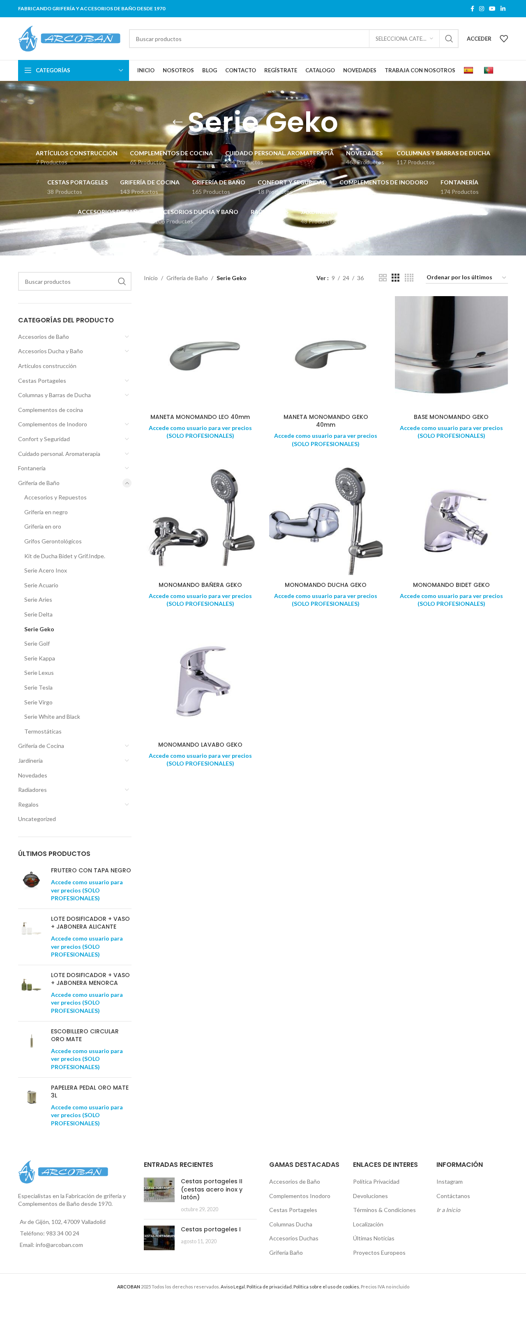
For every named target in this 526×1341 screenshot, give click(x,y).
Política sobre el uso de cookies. (326, 1286)
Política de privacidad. (270, 1286)
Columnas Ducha (290, 1224)
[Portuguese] (490, 70)
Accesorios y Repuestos (55, 497)
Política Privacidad (376, 1181)
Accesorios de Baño (43, 336)
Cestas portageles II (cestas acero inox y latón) (211, 1189)
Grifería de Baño (39, 482)
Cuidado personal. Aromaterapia (59, 453)
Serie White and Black (52, 716)
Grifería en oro (42, 526)
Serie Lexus (39, 672)
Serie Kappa (39, 658)
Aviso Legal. (233, 1286)
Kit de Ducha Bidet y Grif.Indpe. (64, 555)
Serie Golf (37, 643)
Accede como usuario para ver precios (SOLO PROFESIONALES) (87, 890)
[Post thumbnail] (159, 1195)
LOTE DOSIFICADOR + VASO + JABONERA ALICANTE (90, 923)
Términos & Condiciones (384, 1209)
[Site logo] (69, 38)
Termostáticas (43, 731)
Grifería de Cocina (41, 745)
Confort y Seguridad (44, 438)
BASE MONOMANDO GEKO (451, 417)
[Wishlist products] (504, 38)
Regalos (28, 804)
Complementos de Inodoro (52, 424)
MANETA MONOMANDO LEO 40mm (200, 417)
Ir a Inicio (448, 1209)
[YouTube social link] (492, 8)
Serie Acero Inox (45, 570)
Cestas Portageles (42, 380)
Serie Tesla (38, 687)
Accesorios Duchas (293, 1238)
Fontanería (32, 468)
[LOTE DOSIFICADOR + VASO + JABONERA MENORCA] (31, 993)
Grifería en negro (46, 511)
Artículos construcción (47, 365)
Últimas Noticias (373, 1238)
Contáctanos (453, 1195)
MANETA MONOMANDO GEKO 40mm (326, 421)
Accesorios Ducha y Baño (50, 350)
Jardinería (30, 760)
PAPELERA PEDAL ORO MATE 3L (90, 1092)
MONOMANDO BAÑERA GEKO (200, 585)
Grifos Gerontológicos (53, 541)
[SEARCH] (449, 38)
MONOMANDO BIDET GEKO (451, 585)
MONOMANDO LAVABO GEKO (200, 745)
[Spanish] (469, 70)
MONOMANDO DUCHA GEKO (326, 585)
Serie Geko (39, 629)
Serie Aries (38, 599)
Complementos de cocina (50, 409)
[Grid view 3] (395, 278)
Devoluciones (370, 1195)
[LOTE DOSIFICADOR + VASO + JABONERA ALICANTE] (31, 937)
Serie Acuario (41, 585)
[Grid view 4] (409, 278)
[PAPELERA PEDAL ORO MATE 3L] (31, 1105)
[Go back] (177, 122)
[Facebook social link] (472, 8)
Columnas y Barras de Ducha (54, 394)
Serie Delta (38, 614)
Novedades (32, 775)
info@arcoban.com (59, 1244)
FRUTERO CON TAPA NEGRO (91, 870)
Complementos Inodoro (299, 1195)
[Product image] (200, 520)
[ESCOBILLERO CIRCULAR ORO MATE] (31, 1049)
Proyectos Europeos (379, 1252)
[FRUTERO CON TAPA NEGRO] (31, 884)
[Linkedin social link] (503, 8)
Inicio (151, 277)
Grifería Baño (286, 1252)
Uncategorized (37, 818)
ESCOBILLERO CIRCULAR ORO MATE (85, 1036)
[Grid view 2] (383, 278)
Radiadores (32, 789)
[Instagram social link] (482, 8)
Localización (368, 1224)
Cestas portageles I (211, 1229)
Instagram (449, 1181)
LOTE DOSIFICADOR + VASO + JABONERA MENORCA (90, 979)
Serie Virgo (38, 702)
